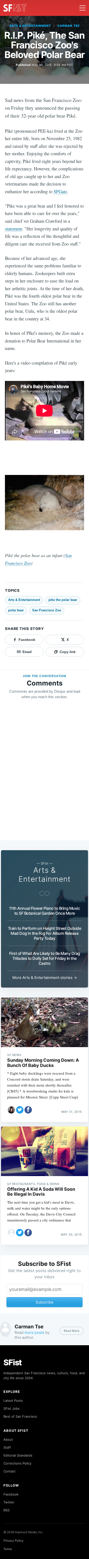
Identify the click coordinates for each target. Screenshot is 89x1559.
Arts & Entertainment (30, 26)
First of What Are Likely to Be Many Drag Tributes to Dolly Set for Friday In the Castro (44, 958)
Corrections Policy (17, 1463)
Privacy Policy (13, 1540)
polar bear (16, 610)
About (8, 1439)
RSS (6, 1510)
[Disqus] (44, 775)
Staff (7, 1447)
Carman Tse (68, 26)
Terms (7, 1549)
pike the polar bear (62, 600)
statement (13, 228)
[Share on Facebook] (28, 1110)
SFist (12, 1362)
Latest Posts (13, 1401)
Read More (71, 1331)
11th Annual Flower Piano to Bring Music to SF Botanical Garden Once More (44, 911)
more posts (34, 1332)
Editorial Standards (17, 1455)
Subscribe (44, 1302)
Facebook (11, 1494)
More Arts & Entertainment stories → (44, 977)
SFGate (60, 191)
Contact (9, 1471)
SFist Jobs (11, 1408)
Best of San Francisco (20, 1416)
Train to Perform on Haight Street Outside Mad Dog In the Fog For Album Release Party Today (44, 933)
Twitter (8, 1502)
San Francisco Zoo (46, 610)
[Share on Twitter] (20, 1110)
